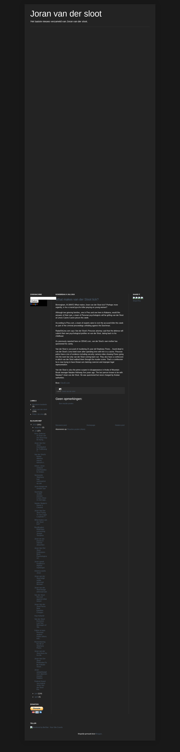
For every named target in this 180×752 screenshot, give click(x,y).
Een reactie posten (66, 404)
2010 (35, 425)
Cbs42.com (65, 383)
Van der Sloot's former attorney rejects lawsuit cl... (40, 459)
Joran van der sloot (66, 13)
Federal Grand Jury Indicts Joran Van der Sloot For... (40, 685)
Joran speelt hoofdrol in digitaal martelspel (39, 565)
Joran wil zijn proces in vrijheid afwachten (39, 542)
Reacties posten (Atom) (76, 429)
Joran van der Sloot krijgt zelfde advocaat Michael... (39, 580)
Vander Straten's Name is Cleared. (40, 505)
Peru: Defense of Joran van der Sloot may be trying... (40, 437)
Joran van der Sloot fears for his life (40, 653)
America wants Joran (40, 572)
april (37, 697)
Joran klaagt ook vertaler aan (40, 488)
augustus (38, 427)
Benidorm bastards (39, 404)
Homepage (91, 425)
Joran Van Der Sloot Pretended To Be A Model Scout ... (40, 663)
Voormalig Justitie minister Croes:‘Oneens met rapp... (40, 496)
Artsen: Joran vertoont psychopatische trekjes (40, 469)
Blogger (99, 734)
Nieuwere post (61, 425)
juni (36, 694)
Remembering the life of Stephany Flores (39, 645)
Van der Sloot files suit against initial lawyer (40, 598)
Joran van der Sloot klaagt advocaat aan (40, 590)
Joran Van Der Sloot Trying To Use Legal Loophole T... (40, 514)
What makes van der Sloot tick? (77, 299)
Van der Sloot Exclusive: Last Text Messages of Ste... (40, 623)
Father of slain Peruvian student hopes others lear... (40, 635)
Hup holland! (39, 616)
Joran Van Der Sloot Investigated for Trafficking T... (40, 447)
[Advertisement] (107, 414)
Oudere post (119, 425)
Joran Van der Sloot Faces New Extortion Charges (40, 608)
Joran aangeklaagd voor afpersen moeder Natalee (40, 674)
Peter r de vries (38, 414)
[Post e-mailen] (59, 389)
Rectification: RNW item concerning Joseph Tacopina (39, 531)
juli (36, 431)
